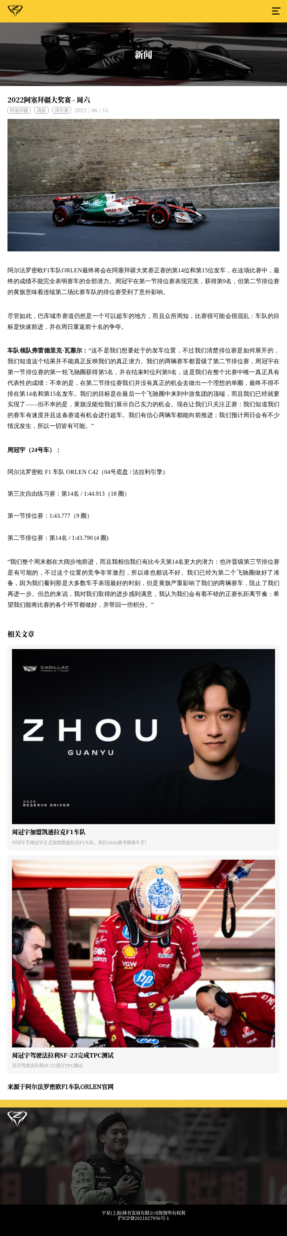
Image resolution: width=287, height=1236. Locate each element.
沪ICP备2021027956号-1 (143, 1218)
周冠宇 (15, 12)
